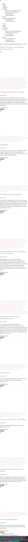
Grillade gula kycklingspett (11, 194)
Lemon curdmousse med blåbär (13, 419)
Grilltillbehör (7, 303)
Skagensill (4, 145)
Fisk (1, 137)
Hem (4, 3)
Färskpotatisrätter (22, 301)
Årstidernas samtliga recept (7, 78)
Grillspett (9, 186)
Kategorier (5, 8)
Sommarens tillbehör (20, 310)
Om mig (5, 9)
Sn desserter (9, 84)
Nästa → (12, 534)
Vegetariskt (18, 466)
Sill (18, 140)
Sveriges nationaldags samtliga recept (13, 44)
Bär (1, 413)
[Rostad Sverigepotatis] (13, 511)
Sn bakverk (3, 84)
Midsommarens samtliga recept (8, 82)
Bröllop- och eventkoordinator (13, 10)
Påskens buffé (23, 138)
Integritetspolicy (9, 15)
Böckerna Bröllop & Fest (11, 12)
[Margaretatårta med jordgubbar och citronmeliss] (13, 238)
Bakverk (17, 78)
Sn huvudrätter (12, 188)
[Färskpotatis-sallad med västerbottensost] (13, 300)
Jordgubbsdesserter (20, 79)
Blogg (4, 5)
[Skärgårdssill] (13, 363)
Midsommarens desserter (19, 81)
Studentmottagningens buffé (7, 311)
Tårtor (17, 248)
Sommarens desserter (5, 85)
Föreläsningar (9, 13)
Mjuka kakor (20, 82)
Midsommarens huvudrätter (18, 304)
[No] (19, 541)
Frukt (23, 413)
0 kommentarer (4, 108)
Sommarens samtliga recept (19, 85)
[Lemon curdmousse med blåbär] (13, 411)
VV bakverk (11, 88)
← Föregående (3, 534)
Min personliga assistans (9, 18)
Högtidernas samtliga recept (7, 79)
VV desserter (18, 88)
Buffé (16, 301)
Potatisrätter (24, 307)
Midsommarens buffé (5, 304)
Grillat (5, 186)
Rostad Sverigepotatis (8, 519)
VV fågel (6, 191)
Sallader (21, 460)
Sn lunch (21, 140)
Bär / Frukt (5, 413)
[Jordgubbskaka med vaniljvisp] (13, 76)
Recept (4, 6)
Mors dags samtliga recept (13, 307)
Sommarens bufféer (17, 309)
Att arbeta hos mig (10, 21)
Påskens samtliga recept (6, 140)
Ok (10, 541)
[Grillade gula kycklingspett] (13, 185)
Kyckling (2, 188)
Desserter (22, 78)
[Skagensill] (13, 135)
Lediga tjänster (9, 19)
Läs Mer (2, 109)
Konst (4, 16)
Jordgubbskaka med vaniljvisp (12, 92)
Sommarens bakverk (18, 84)
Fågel (1, 186)
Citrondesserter (12, 413)
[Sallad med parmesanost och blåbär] (13, 457)
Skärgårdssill (5, 373)
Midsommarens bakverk (6, 81)
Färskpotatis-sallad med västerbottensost (9, 317)
